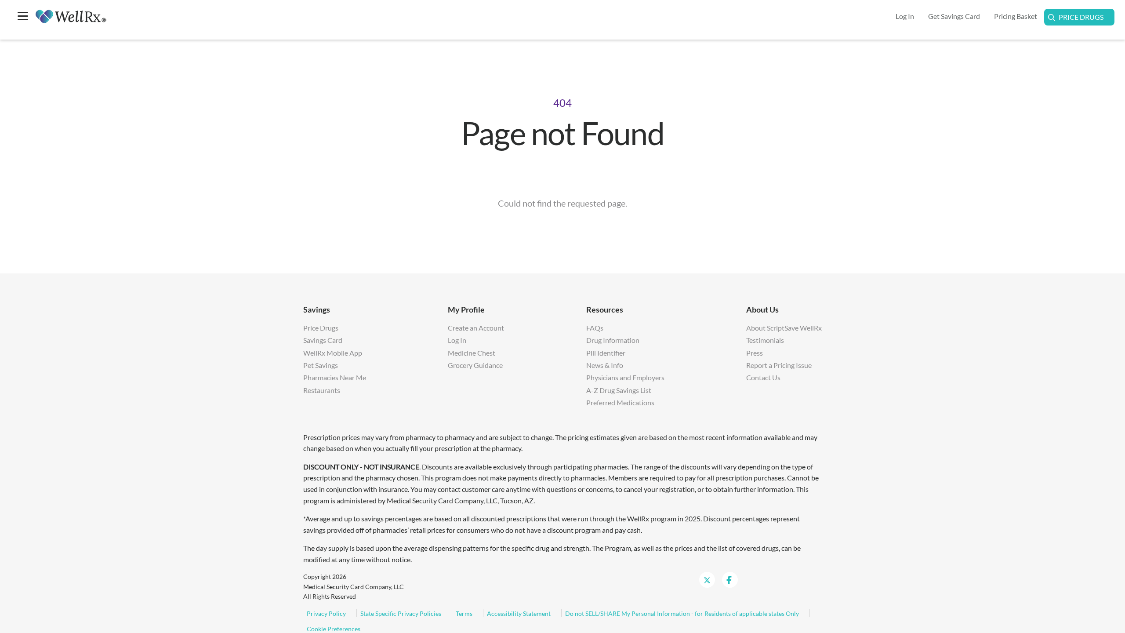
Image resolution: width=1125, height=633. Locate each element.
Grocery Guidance (475, 365)
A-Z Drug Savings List (618, 390)
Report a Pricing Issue (779, 365)
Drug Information (612, 340)
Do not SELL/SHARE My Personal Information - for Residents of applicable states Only (682, 613)
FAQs (594, 328)
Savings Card (322, 340)
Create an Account (476, 328)
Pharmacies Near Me (334, 377)
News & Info (604, 365)
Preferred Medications (620, 402)
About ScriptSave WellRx (784, 328)
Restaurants (321, 390)
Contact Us (763, 377)
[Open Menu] (23, 17)
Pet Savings (320, 365)
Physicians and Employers (625, 377)
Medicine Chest (471, 353)
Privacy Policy (326, 613)
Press (754, 353)
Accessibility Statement (519, 613)
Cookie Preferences (333, 629)
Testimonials (765, 340)
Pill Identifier (605, 353)
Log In (457, 340)
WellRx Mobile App (332, 353)
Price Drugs (1081, 17)
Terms (464, 613)
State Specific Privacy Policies (400, 613)
